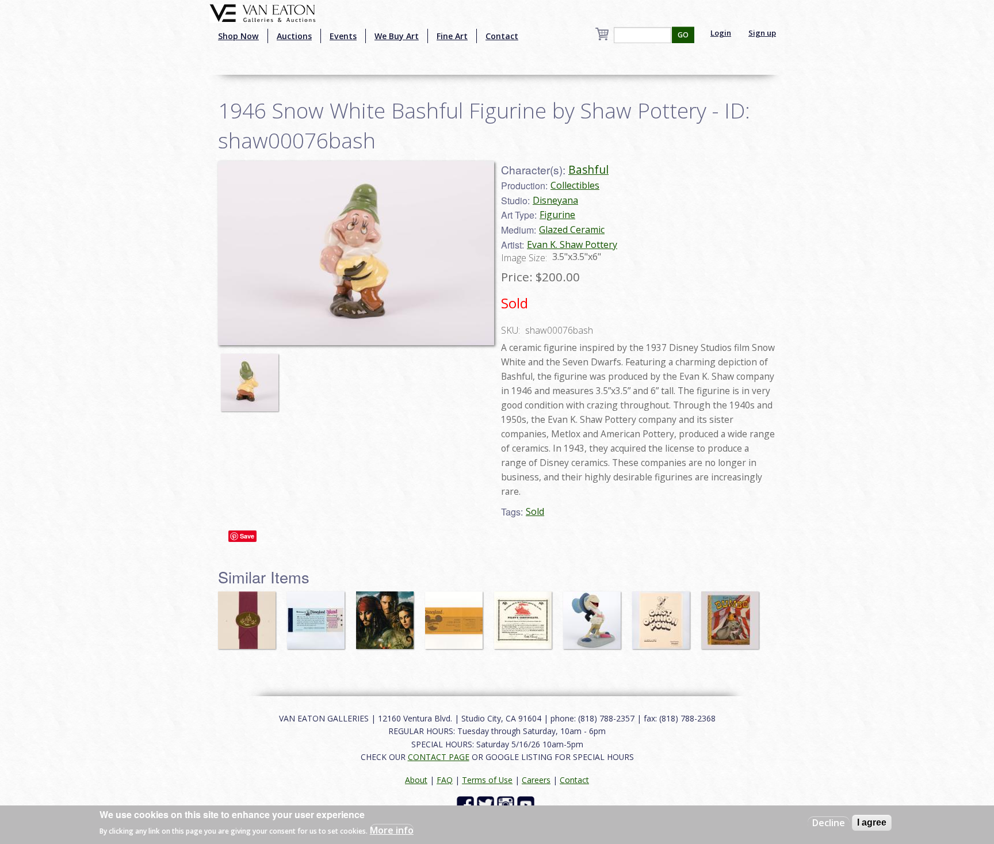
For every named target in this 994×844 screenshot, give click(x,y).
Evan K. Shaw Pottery (572, 244)
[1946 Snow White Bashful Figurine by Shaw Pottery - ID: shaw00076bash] (252, 377)
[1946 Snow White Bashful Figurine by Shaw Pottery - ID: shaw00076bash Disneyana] (356, 252)
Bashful (588, 169)
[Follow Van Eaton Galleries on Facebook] (467, 804)
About (416, 779)
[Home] (262, 12)
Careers (536, 779)
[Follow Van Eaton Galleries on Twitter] (487, 804)
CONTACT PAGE (438, 756)
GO (683, 35)
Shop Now (238, 35)
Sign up (762, 33)
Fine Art (452, 35)
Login (720, 33)
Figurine (557, 214)
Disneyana (555, 200)
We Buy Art (396, 35)
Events (343, 35)
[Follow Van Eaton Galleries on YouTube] (527, 804)
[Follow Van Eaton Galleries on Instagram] (507, 804)
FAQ (445, 779)
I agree (871, 822)
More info (392, 830)
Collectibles (574, 185)
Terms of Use (487, 779)
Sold (535, 511)
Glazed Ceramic (572, 229)
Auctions (294, 35)
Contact (501, 35)
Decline (828, 822)
